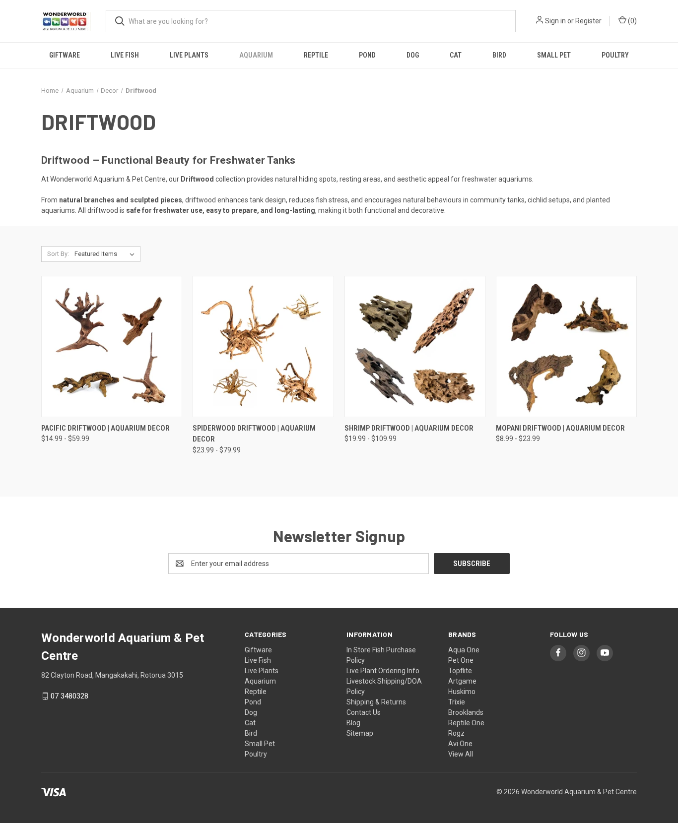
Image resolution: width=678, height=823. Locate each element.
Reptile (316, 55)
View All (460, 754)
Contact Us (363, 712)
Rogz (456, 733)
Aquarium (256, 55)
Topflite (460, 671)
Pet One (461, 660)
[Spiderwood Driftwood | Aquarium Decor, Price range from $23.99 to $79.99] (263, 346)
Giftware (64, 55)
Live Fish (125, 55)
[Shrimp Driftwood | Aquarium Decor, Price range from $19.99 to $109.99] (414, 346)
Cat (456, 55)
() (631, 21)
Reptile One (466, 723)
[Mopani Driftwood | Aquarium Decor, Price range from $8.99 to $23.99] (566, 346)
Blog (353, 723)
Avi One (460, 744)
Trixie (456, 702)
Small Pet (554, 55)
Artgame (462, 681)
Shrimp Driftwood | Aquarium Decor (409, 428)
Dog (413, 55)
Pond (367, 55)
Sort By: (58, 253)
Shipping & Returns (376, 702)
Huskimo (461, 692)
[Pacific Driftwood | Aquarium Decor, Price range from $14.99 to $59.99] (111, 346)
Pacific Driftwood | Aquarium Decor (105, 428)
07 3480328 (69, 696)
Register (588, 21)
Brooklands (465, 712)
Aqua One (463, 650)
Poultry (615, 55)
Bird (499, 55)
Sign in (555, 21)
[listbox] (106, 254)
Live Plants (189, 55)
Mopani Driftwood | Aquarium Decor (560, 428)
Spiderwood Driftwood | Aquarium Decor (254, 434)
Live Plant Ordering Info (382, 671)
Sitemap (359, 733)
